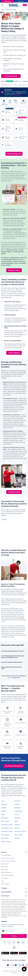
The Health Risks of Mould (7, 858)
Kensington (4, 818)
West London (18, 835)
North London (5, 821)
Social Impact (4, 869)
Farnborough (18, 811)
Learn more (17, 94)
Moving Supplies (7, 137)
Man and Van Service (21, 111)
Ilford (16, 821)
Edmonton (18, 807)
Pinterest (14, 942)
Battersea (4, 804)
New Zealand (20, 965)
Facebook (5, 942)
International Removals (22, 137)
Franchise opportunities (7, 875)
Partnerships (4, 878)
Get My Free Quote (14, 270)
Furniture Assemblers (8, 144)
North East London (20, 831)
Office (10, 102)
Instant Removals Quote (14, 154)
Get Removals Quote (11, 76)
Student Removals (22, 119)
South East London (6, 831)
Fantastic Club (4, 863)
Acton (3, 801)
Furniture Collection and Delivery (8, 129)
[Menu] (2, 5)
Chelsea (3, 811)
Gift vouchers (4, 866)
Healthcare (23, 102)
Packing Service (21, 128)
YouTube (18, 942)
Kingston (17, 824)
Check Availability (14, 353)
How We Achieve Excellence (8, 861)
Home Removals (9, 110)
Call (25, 5)
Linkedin (14, 947)
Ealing (3, 814)
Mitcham (17, 828)
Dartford (17, 801)
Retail (16, 102)
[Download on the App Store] (5, 953)
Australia (12, 965)
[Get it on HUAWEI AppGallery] (23, 953)
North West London (7, 824)
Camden (3, 807)
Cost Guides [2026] (6, 855)
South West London (7, 828)
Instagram (23, 942)
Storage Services (7, 119)
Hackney (17, 838)
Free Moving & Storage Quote (14, 766)
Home (3, 102)
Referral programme (6, 872)
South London (5, 835)
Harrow (17, 814)
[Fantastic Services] (14, 5)
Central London (5, 841)
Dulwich (17, 804)
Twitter (9, 942)
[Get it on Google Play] (14, 953)
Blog (2, 881)
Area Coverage (5, 883)
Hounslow (17, 818)
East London (5, 838)
